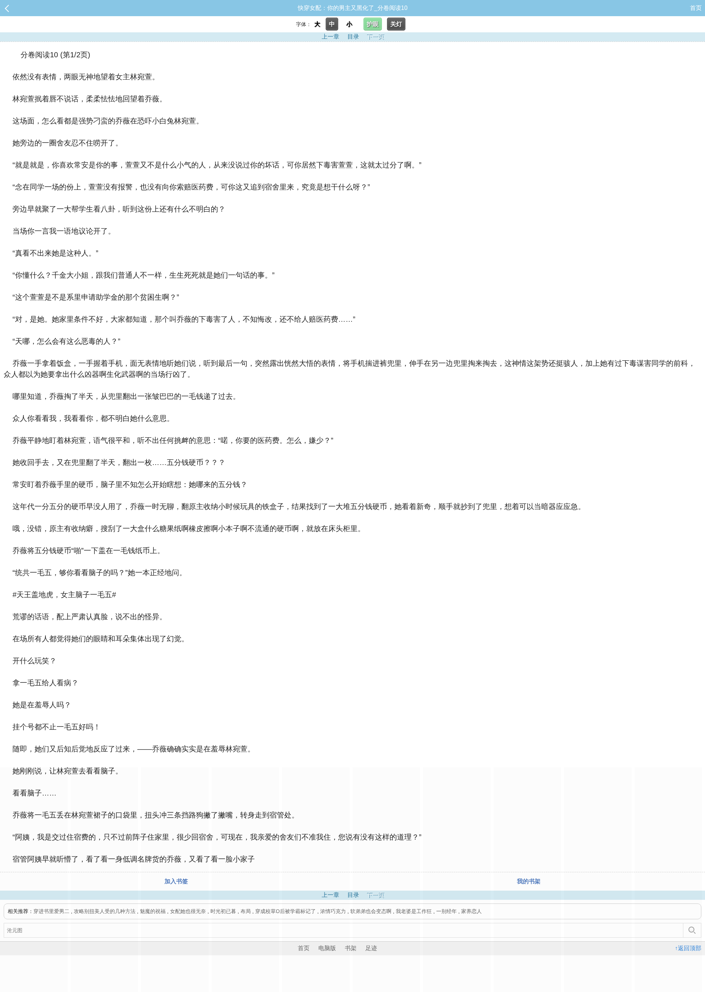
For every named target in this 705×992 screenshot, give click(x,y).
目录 (353, 36)
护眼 (373, 24)
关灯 (396, 24)
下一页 (375, 36)
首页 (696, 8)
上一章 (330, 36)
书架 (351, 948)
